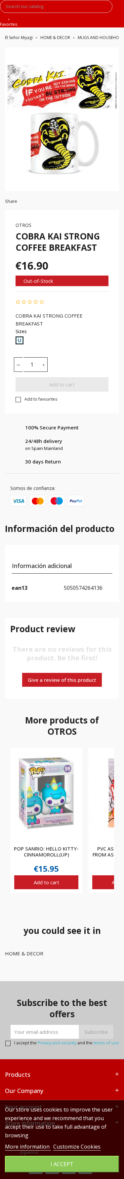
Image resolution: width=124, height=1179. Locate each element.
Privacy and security (57, 1043)
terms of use (106, 1043)
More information (28, 1146)
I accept (62, 1164)
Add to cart (62, 384)
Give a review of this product (62, 680)
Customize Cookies (77, 1146)
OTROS (23, 225)
